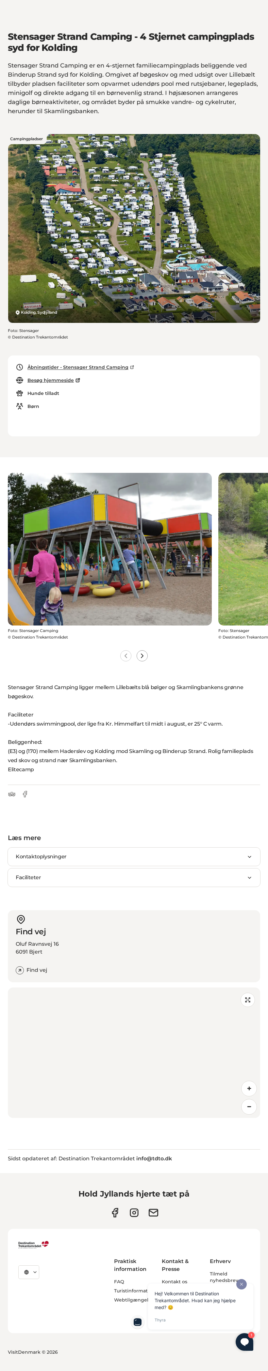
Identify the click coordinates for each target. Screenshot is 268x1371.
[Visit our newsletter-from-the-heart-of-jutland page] (153, 1212)
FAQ (119, 1282)
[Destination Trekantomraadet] (33, 1244)
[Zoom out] (249, 1107)
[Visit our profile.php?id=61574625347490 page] (115, 1212)
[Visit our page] (134, 1212)
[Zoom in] (249, 1088)
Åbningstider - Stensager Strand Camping (77, 367)
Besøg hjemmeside (50, 380)
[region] (134, 1052)
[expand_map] (248, 1000)
